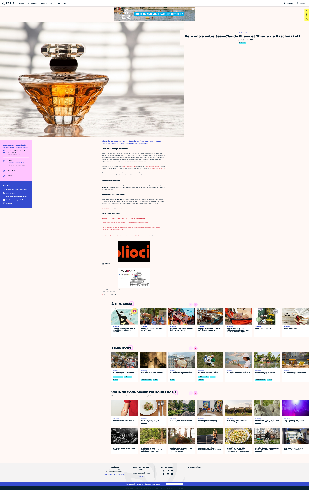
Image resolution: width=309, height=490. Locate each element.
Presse (156, 488)
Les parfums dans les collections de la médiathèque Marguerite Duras (123, 218)
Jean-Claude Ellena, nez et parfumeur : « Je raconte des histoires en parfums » (125, 236)
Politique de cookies (172, 488)
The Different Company (156, 168)
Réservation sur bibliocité (15, 162)
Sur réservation (106, 208)
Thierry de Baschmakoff (152, 166)
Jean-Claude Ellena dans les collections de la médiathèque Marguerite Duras (125, 222)
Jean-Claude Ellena (129, 166)
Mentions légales (129, 488)
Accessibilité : (144, 488)
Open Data (162, 488)
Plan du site (181, 488)
